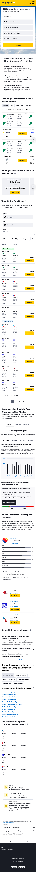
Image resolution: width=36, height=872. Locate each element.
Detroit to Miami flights (8, 709)
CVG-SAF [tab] (26, 424)
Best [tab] (12, 105)
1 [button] (12, 401)
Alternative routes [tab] (8, 675)
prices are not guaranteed (8, 822)
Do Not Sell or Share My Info (18, 858)
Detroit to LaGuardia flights (9, 697)
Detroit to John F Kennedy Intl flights (12, 704)
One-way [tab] (28, 105)
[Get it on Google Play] (14, 867)
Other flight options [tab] (23, 679)
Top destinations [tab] (18, 683)
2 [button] (16, 401)
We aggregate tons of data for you (12, 831)
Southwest (13, 538)
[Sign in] (30, 3)
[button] (18, 22)
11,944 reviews (14, 620)
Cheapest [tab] (5, 105)
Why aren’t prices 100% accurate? (13, 834)
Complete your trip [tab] (21, 675)
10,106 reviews (14, 606)
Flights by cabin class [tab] (9, 679)
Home (2, 841)
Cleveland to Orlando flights (10, 714)
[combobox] (7, 16)
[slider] (34, 234)
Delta (11, 587)
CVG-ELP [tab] (10, 424)
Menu (33, 1)
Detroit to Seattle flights (8, 716)
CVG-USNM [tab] (6, 440)
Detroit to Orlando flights (9, 694)
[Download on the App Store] (21, 867)
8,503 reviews (14, 593)
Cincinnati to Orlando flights (10, 707)
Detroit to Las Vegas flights (9, 692)
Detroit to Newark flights (9, 699)
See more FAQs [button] (18, 659)
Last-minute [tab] (19, 105)
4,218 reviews (14, 543)
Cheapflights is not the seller (11, 827)
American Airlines (15, 614)
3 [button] (19, 401)
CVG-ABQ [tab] (18, 424)
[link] (15, 192)
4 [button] (23, 401)
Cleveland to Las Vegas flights (10, 702)
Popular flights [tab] (7, 683)
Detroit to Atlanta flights (9, 711)
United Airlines (14, 601)
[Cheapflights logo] (6, 3)
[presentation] (20, 11)
